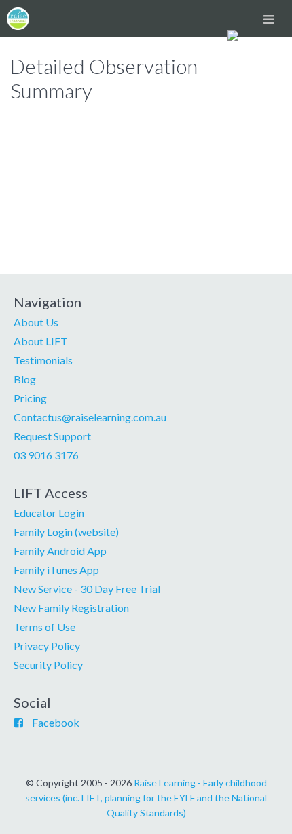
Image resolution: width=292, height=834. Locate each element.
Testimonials (43, 360)
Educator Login (49, 512)
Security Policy (48, 664)
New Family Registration (71, 607)
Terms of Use (44, 626)
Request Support (52, 436)
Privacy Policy (47, 645)
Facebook (55, 722)
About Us (36, 322)
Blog (25, 379)
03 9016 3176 (46, 455)
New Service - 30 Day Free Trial (87, 588)
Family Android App (60, 550)
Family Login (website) (66, 531)
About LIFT (41, 341)
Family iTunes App (56, 569)
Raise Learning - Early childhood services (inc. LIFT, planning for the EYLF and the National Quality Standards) (146, 797)
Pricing (30, 398)
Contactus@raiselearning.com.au (90, 417)
